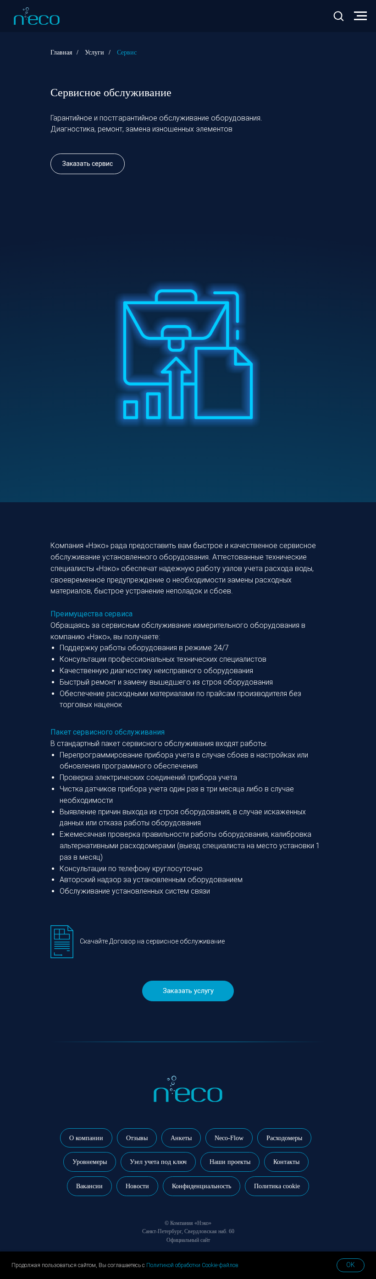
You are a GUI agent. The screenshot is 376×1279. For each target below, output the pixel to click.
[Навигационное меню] (360, 16)
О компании (86, 1138)
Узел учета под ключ (158, 1161)
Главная (61, 52)
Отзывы (137, 1138)
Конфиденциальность (201, 1186)
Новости (137, 1186)
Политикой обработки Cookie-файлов (192, 1265)
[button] (338, 15)
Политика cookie (277, 1186)
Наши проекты (230, 1161)
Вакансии (89, 1186)
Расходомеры (284, 1138)
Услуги (94, 52)
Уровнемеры (89, 1161)
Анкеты (181, 1138)
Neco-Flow (229, 1138)
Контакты (286, 1161)
